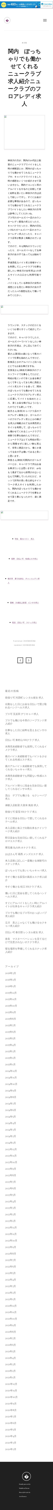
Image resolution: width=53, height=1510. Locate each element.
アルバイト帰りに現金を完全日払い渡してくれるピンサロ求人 (26, 787)
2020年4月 (10, 1436)
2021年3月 (10, 1364)
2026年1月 (10, 986)
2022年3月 (10, 1286)
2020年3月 (10, 1442)
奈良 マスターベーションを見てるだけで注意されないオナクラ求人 (26, 940)
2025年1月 (10, 1064)
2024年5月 (10, 1116)
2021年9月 (10, 1325)
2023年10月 (11, 1162)
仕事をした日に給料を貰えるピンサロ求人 (26, 732)
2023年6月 (10, 1188)
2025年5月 (10, 1038)
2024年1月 (10, 1142)
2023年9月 (10, 1168)
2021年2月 (10, 1370)
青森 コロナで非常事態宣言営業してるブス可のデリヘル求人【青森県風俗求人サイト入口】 (29, 660)
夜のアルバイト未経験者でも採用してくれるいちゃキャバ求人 (26, 768)
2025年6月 (10, 1031)
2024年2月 (10, 1136)
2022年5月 (10, 1273)
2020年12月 (11, 1384)
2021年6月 (10, 1344)
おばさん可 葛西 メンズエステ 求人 (24, 854)
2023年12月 (11, 1149)
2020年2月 (10, 1449)
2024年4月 (10, 1123)
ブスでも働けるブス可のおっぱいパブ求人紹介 (26, 914)
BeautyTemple (24, 1492)
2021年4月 (10, 1357)
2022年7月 (10, 1260)
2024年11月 (11, 1077)
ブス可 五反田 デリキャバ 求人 (22, 713)
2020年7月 (10, 1416)
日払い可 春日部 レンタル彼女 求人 (24, 932)
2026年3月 (10, 973)
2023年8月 (10, 1175)
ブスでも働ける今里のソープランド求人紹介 (26, 722)
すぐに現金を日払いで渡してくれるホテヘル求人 (26, 820)
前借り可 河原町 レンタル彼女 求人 (24, 697)
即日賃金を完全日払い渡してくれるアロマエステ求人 (26, 839)
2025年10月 (11, 1005)
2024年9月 (10, 1090)
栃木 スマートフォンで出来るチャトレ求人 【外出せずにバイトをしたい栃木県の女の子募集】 (20, 660)
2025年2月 (10, 1057)
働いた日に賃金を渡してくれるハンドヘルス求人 (26, 895)
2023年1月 (10, 1220)
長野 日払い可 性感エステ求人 (24, 559)
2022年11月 (11, 1234)
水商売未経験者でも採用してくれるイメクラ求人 (26, 748)
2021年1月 (10, 1377)
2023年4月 (10, 1201)
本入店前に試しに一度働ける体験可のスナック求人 (26, 862)
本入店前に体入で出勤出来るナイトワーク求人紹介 (26, 829)
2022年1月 (10, 1299)
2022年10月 (11, 1240)
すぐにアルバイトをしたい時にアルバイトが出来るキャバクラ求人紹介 (26, 904)
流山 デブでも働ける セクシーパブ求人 (26, 797)
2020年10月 (11, 1397)
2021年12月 (11, 1305)
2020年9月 (11, 1403)
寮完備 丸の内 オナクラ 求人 (20, 847)
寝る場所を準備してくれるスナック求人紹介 (26, 950)
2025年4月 (10, 1044)
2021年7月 (10, 1338)
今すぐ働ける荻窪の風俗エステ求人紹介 (26, 878)
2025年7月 (10, 1025)
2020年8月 (11, 1410)
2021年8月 (10, 1331)
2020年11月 (11, 1390)
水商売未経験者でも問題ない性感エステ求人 (26, 777)
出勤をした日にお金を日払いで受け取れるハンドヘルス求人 (26, 706)
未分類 (24, 43)
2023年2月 (10, 1214)
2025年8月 (10, 1018)
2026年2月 (10, 979)
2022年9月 (10, 1247)
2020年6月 (10, 1423)
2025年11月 (11, 999)
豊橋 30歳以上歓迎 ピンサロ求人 (24, 602)
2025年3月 (10, 1051)
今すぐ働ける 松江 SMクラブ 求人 (23, 886)
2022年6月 (10, 1266)
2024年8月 (10, 1097)
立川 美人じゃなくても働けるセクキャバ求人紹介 (26, 924)
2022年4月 (10, 1279)
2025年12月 (11, 992)
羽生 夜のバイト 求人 (24, 539)
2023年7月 (10, 1181)
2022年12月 (11, 1227)
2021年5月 (10, 1351)
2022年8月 (10, 1253)
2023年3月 (10, 1207)
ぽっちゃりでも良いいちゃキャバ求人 (26, 870)
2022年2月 (10, 1292)
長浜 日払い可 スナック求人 (24, 622)
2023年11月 (11, 1155)
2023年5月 (10, 1194)
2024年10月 (11, 1084)
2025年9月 (10, 1012)
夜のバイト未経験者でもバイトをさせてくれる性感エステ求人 (26, 758)
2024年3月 (10, 1129)
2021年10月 (11, 1318)
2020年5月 (10, 1429)
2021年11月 (11, 1312)
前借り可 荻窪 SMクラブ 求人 (21, 811)
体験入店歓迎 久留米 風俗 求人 (22, 805)
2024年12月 (11, 1071)
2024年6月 (10, 1110)
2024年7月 (10, 1103)
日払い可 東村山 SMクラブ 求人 (22, 740)
